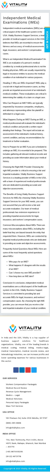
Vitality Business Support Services (23, 35)
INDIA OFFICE (9, 434)
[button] (46, 4)
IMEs (30, 229)
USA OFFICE (8, 412)
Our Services (10, 378)
